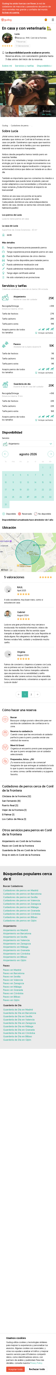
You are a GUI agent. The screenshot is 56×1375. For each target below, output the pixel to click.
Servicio (5, 438)
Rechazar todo (37, 1369)
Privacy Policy (36, 1363)
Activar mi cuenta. (10, 12)
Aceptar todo (15, 1369)
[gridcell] (42, 467)
